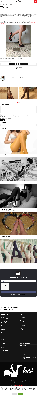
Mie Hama (21, 347)
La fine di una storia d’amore (5, 209)
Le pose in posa (3, 329)
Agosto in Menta (22, 352)
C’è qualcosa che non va (8, 309)
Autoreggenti (21, 318)
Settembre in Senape (4, 154)
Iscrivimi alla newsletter (6, 118)
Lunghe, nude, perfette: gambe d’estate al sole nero (27, 355)
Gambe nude (21, 322)
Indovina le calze (3, 322)
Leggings (2, 344)
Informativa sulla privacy (23, 294)
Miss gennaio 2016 (3, 100)
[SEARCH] (35, 125)
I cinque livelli (2, 324)
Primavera (2, 155)
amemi (2, 183)
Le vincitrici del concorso (4, 320)
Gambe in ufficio (22, 329)
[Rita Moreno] (18, 169)
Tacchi (2, 6)
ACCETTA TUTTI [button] (20, 393)
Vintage (20, 328)
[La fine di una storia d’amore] (18, 196)
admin (2, 8)
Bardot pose (2, 317)
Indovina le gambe (6, 302)
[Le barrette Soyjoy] (18, 251)
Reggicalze (21, 320)
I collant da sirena (18, 68)
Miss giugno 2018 (22, 100)
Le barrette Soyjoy (3, 263)
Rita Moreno (2, 182)
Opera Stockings (3, 348)
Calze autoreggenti (3, 343)
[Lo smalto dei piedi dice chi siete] (18, 223)
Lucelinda (2, 237)
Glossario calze (3, 347)
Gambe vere (21, 321)
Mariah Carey (18, 73)
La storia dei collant (3, 342)
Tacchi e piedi (21, 326)
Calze (1, 338)
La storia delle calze (4, 336)
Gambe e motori (22, 325)
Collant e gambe (22, 317)
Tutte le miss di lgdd (4, 330)
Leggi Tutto (3, 393)
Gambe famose (22, 324)
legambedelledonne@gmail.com (20, 385)
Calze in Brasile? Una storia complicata (10, 305)
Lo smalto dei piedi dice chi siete (6, 236)
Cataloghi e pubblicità (23, 330)
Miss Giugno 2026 (6, 300)
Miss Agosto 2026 (22, 349)
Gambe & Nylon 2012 (4, 318)
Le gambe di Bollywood (4, 332)
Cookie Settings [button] (8, 393)
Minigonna (2, 346)
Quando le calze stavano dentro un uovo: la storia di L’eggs (27, 358)
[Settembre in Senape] (18, 142)
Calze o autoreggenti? (4, 350)
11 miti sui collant (3, 328)
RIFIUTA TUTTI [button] (14, 393)
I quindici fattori (3, 326)
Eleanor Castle (3, 210)
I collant (1, 340)
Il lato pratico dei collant (4, 321)
